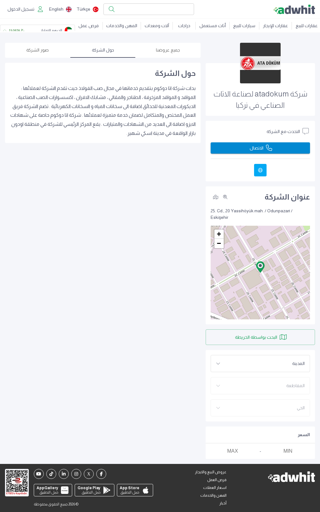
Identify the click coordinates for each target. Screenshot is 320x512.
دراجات (184, 25)
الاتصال (256, 147)
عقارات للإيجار (275, 25)
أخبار (223, 503)
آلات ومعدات (157, 25)
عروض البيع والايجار (211, 472)
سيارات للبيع (244, 25)
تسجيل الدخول (21, 9)
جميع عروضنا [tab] (168, 49)
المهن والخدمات (121, 25)
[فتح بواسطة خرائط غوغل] (216, 196)
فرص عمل (88, 25)
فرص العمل (217, 480)
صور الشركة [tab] (37, 49)
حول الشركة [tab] (103, 49)
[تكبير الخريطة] (225, 197)
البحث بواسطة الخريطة (256, 337)
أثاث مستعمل (212, 25)
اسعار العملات (215, 487)
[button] (260, 267)
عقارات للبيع (307, 25)
